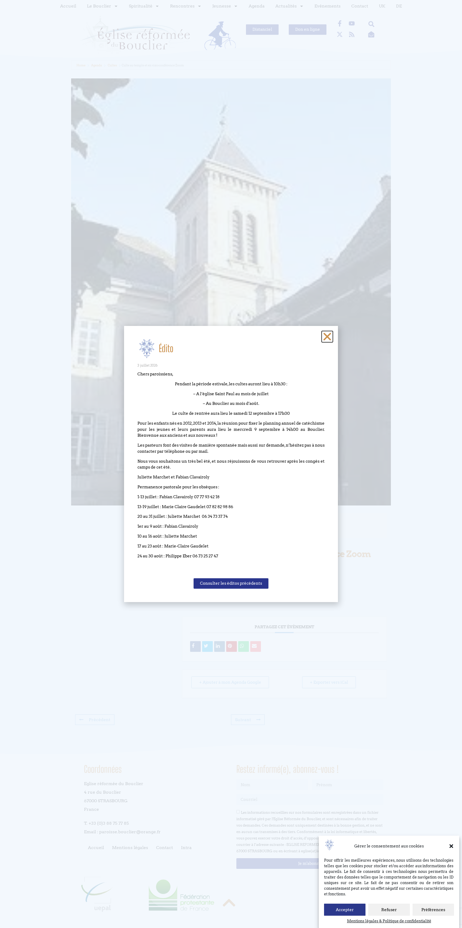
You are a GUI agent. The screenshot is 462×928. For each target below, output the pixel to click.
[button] (451, 846)
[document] (231, 464)
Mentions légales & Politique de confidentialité (389, 921)
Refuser (389, 909)
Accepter (345, 909)
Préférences (433, 909)
